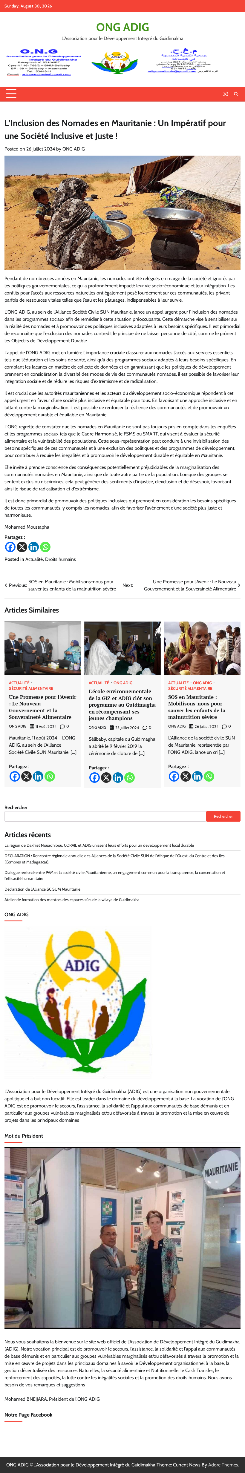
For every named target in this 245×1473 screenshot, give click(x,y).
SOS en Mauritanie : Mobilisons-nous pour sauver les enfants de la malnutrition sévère (196, 707)
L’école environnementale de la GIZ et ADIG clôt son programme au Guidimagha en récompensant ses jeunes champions (122, 705)
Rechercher (15, 807)
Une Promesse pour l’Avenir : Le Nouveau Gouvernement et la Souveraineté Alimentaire (42, 707)
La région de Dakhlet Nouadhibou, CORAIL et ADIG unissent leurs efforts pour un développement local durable (99, 845)
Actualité (34, 559)
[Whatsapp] (45, 547)
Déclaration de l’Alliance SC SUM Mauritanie (42, 889)
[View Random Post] (225, 94)
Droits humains (60, 559)
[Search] (236, 94)
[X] (22, 547)
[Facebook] (10, 547)
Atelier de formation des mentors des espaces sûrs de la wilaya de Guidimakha (72, 899)
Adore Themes (223, 1465)
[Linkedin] (33, 547)
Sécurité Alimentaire (31, 689)
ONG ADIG (122, 27)
